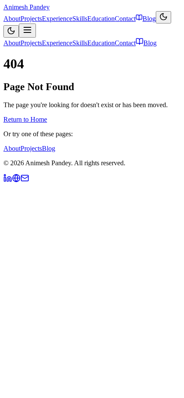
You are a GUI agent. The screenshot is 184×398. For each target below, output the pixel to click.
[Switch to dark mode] (163, 17)
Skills (79, 18)
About (12, 18)
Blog (149, 18)
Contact (125, 18)
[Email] (25, 180)
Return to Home (25, 119)
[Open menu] (27, 30)
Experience (57, 18)
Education (101, 18)
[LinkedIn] (7, 180)
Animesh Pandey (26, 7)
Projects (31, 18)
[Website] (16, 180)
